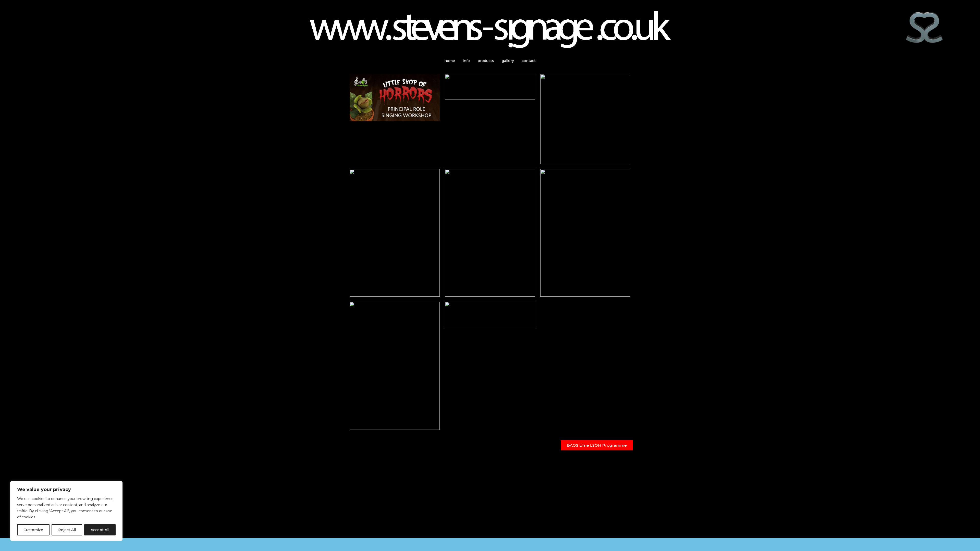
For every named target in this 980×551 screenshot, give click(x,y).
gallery (508, 60)
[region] (66, 511)
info (466, 60)
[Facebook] (6, 545)
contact (529, 60)
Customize (33, 530)
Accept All (100, 530)
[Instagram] (20, 545)
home (449, 60)
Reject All (67, 530)
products (485, 60)
